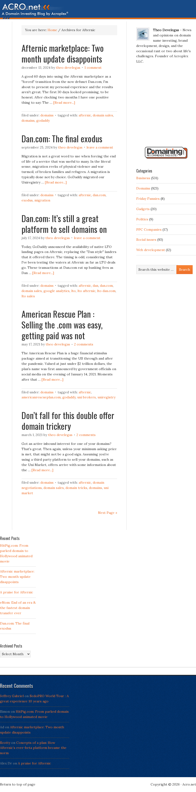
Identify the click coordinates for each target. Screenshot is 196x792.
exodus (27, 200)
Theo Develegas (68, 67)
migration (42, 200)
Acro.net (189, 784)
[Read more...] (64, 102)
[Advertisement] (166, 107)
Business (143, 178)
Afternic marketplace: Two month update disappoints (63, 53)
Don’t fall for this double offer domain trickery (68, 420)
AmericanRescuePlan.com (41, 397)
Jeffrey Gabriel (12, 696)
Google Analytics (57, 291)
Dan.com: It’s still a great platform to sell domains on (64, 223)
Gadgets (143, 209)
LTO (73, 291)
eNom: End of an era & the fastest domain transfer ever (18, 607)
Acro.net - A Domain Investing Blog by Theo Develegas (98, 11)
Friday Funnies (148, 198)
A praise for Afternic (16, 592)
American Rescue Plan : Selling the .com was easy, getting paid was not (62, 324)
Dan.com (99, 195)
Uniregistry (106, 397)
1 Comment (93, 67)
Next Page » (107, 513)
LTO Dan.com (106, 291)
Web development (150, 250)
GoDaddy (43, 120)
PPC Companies (149, 229)
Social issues (146, 239)
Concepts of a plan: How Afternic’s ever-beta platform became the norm (33, 747)
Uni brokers (86, 397)
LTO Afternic (86, 291)
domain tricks (76, 488)
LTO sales (28, 296)
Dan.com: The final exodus (62, 138)
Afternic (85, 115)
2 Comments (83, 344)
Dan (95, 285)
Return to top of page (17, 784)
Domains (47, 115)
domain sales (103, 115)
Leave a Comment (100, 147)
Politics (142, 219)
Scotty (5, 742)
